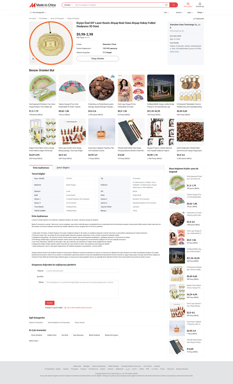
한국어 (134, 369)
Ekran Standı (80, 322)
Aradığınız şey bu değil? (54, 307)
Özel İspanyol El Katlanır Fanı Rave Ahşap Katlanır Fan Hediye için (194, 177)
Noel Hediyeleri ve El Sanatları (59, 322)
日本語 (141, 369)
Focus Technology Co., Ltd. (115, 373)
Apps (189, 12)
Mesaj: (41, 282)
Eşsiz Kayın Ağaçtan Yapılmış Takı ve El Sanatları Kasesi (194, 322)
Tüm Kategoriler (38, 12)
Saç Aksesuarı (78, 335)
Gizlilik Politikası (113, 366)
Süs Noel (65, 335)
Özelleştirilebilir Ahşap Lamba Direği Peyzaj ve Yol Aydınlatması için (194, 250)
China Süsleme (36, 335)
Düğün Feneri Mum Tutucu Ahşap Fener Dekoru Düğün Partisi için (194, 286)
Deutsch (110, 369)
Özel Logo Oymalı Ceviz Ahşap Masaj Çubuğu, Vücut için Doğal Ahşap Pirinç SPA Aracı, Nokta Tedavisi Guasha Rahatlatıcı (194, 304)
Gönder (50, 303)
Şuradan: (40, 276)
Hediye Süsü (51, 335)
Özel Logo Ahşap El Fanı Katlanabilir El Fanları (194, 232)
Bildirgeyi (87, 366)
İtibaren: (40, 271)
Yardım (178, 12)
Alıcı (165, 12)
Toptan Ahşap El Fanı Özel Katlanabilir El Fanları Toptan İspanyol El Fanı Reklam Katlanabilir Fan (194, 195)
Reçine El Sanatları (36, 322)
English (58, 369)
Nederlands (119, 369)
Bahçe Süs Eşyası (111, 335)
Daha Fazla (174, 51)
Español (66, 369)
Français (83, 369)
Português (74, 369)
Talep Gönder (97, 58)
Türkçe (162, 369)
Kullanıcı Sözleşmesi (99, 366)
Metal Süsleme (94, 335)
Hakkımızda (77, 366)
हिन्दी (147, 369)
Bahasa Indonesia (182, 369)
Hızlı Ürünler (148, 366)
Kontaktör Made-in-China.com (131, 366)
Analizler (157, 366)
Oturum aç (200, 6)
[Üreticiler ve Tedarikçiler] (42, 5)
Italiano (102, 369)
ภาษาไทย (154, 369)
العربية (128, 369)
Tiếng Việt (170, 369)
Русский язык (93, 369)
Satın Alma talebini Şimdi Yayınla (78, 307)
